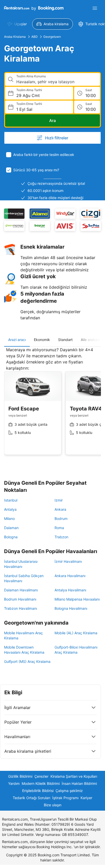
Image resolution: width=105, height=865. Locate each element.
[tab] (17, 339)
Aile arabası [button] (90, 339)
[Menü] (95, 8)
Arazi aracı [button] (17, 339)
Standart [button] (65, 339)
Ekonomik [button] (42, 339)
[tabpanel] (52, 405)
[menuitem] (17, 24)
